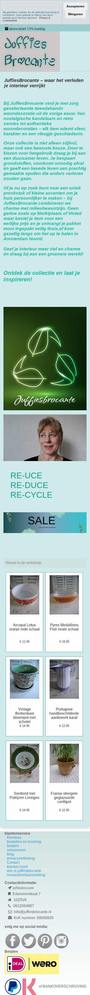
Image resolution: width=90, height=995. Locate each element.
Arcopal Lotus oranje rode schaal (24, 627)
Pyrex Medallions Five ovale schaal (64, 627)
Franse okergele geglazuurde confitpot (64, 797)
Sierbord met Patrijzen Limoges (24, 795)
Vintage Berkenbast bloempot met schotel (24, 715)
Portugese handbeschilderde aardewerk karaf (64, 713)
